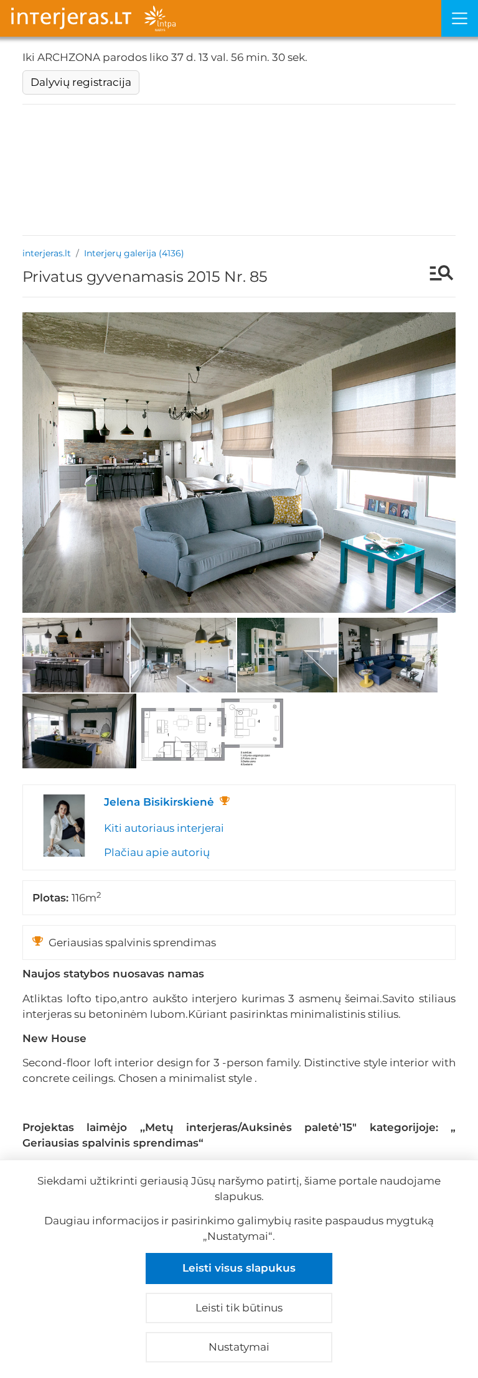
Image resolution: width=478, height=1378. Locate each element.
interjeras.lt (46, 253)
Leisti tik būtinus (239, 1307)
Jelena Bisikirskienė (159, 802)
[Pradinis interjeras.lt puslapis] (220, 18)
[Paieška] (435, 274)
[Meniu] (459, 18)
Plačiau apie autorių (157, 852)
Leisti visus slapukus (239, 1268)
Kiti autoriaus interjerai (164, 828)
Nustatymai (239, 1347)
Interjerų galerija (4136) (134, 253)
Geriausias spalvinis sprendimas (110, 1143)
